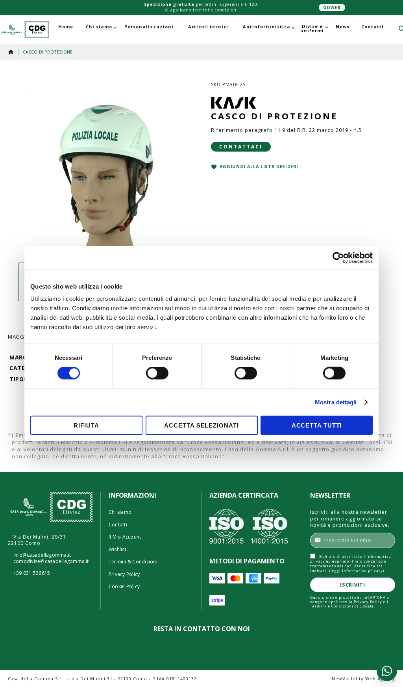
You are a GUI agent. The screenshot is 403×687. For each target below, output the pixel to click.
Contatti (118, 525)
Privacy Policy (124, 574)
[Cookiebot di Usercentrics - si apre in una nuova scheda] (338, 257)
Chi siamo (120, 512)
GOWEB (332, 7)
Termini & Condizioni (133, 562)
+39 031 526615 (31, 573)
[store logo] (24, 30)
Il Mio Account (125, 537)
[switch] (157, 373)
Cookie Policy (124, 586)
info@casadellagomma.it (42, 555)
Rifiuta (86, 425)
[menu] (221, 28)
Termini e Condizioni (331, 606)
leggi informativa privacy (357, 570)
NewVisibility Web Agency (363, 678)
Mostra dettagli (336, 401)
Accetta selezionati (201, 425)
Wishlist (117, 549)
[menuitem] (65, 26)
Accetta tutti (317, 425)
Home (11, 52)
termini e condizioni (215, 10)
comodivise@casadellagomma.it (51, 561)
